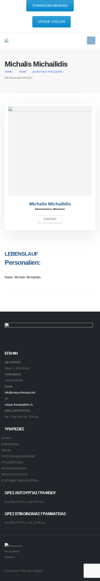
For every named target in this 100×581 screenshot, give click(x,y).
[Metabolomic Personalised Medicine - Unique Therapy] (16, 40)
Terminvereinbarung (50, 5)
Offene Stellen (51, 22)
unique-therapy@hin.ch (19, 404)
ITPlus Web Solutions (31, 570)
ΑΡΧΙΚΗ (6, 438)
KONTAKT (50, 219)
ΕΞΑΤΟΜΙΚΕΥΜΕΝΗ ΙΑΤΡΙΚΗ (19, 480)
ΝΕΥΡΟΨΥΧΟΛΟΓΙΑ (14, 474)
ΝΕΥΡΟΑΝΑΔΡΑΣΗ (13, 468)
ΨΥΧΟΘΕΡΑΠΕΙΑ (12, 462)
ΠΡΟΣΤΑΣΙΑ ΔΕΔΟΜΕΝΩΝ (18, 456)
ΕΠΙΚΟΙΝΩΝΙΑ (10, 444)
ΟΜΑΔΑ (6, 450)
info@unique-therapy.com (20, 392)
